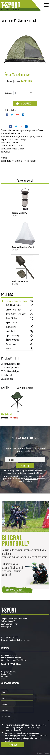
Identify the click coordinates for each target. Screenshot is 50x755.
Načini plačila (6, 674)
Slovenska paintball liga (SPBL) (13, 660)
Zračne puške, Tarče (13, 309)
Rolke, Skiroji (11, 326)
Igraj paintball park (9, 655)
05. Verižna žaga (7, 378)
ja (16, 672)
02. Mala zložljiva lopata (10, 367)
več (41, 473)
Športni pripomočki (13, 339)
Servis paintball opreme (11, 657)
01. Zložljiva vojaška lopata (10, 363)
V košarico (26, 103)
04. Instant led (6, 374)
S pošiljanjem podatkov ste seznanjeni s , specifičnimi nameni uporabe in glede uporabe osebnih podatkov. (25, 478)
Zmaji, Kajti (10, 331)
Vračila (4, 679)
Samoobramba (11, 344)
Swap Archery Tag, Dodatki (16, 313)
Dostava (4, 676)
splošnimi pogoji (40, 476)
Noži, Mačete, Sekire (13, 305)
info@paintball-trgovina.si (19, 640)
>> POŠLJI (25, 465)
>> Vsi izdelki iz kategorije (24, 387)
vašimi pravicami (31, 479)
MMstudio (46, 753)
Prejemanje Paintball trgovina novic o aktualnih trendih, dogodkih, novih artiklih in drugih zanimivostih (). (26, 472)
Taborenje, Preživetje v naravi (16, 300)
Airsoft (8, 348)
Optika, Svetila (11, 322)
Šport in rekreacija (12, 335)
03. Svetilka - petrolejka (10, 371)
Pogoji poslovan (8, 672)
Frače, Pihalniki (11, 318)
